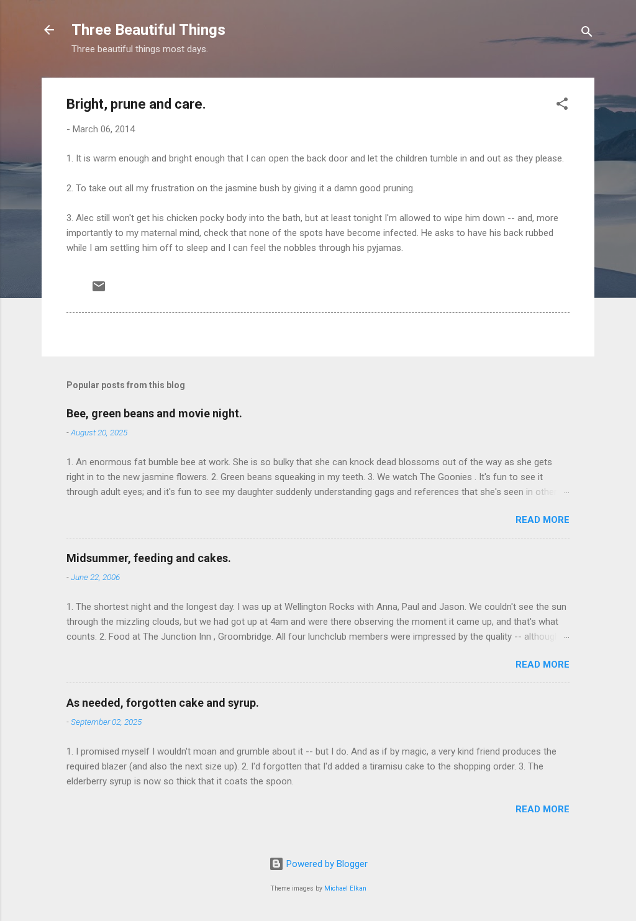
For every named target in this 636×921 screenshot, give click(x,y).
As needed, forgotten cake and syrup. (162, 702)
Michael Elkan (345, 888)
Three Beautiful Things (148, 30)
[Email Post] (98, 290)
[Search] (586, 34)
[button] (562, 106)
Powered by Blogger (326, 863)
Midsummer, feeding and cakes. (148, 558)
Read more (543, 519)
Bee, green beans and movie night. (154, 413)
